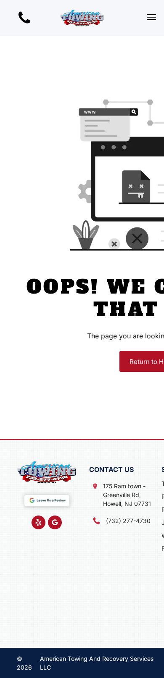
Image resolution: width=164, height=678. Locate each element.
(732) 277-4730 (128, 520)
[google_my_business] (55, 523)
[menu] (151, 17)
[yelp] (38, 523)
